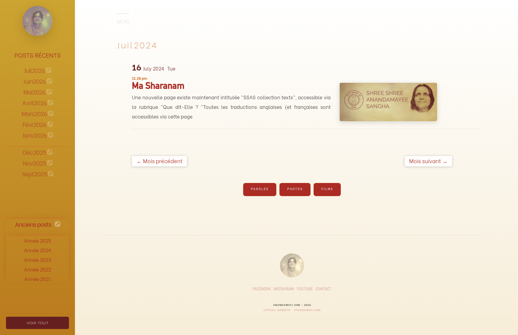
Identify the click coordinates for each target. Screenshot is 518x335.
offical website (276, 310)
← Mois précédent (159, 161)
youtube (305, 290)
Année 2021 (37, 278)
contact (323, 290)
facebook (262, 290)
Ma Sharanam (158, 86)
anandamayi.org (306, 310)
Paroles (260, 189)
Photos (295, 189)
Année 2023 (37, 259)
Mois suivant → (428, 161)
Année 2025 (37, 240)
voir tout (38, 323)
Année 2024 (37, 250)
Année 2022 (37, 269)
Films (327, 189)
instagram (284, 290)
